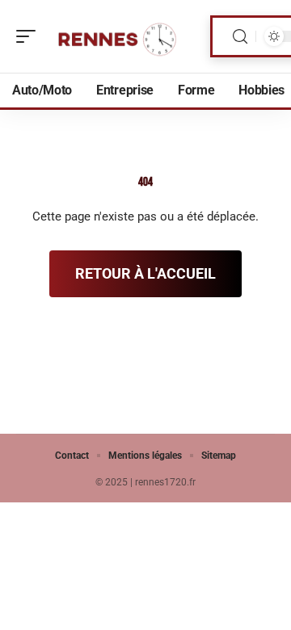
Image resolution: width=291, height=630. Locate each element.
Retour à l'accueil (145, 273)
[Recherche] (240, 36)
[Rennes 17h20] (116, 36)
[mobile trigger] (30, 36)
